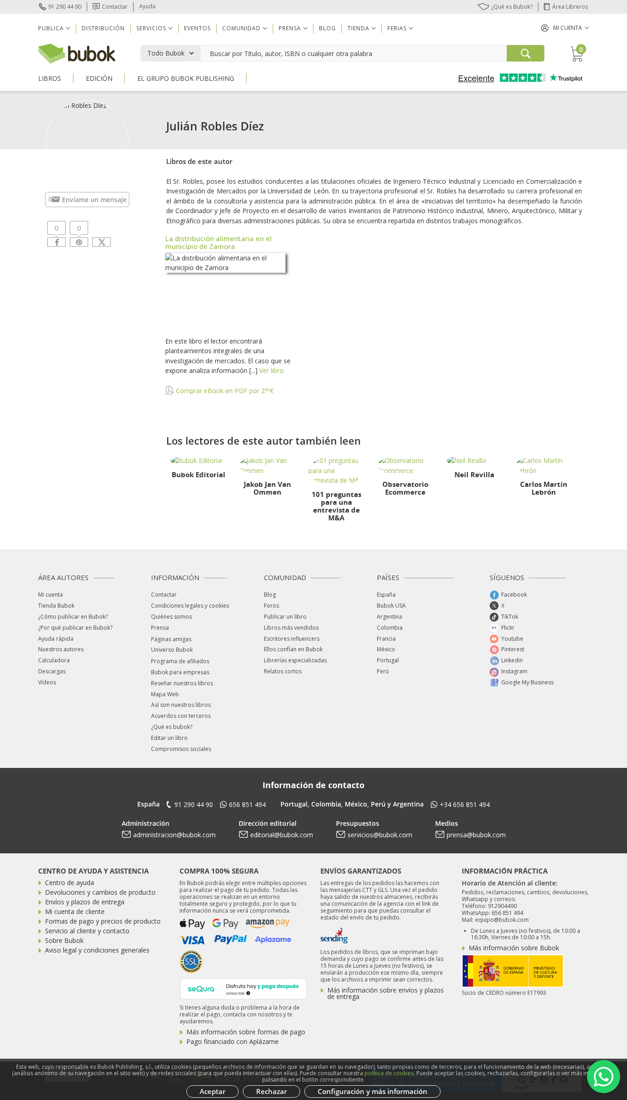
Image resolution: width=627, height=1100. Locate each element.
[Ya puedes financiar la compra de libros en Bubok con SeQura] (243, 987)
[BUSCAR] (525, 53)
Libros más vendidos (291, 628)
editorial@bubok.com (281, 834)
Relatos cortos (283, 671)
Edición (99, 78)
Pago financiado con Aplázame (232, 1041)
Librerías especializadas (295, 660)
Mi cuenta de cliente (75, 911)
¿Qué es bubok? (171, 727)
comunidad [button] (241, 28)
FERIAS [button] (397, 28)
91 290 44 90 (64, 7)
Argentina (389, 617)
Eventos (197, 28)
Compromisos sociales (181, 749)
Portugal (388, 660)
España (386, 594)
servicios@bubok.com (379, 834)
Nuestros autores (61, 649)
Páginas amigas (171, 639)
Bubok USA (391, 605)
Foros (271, 605)
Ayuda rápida (55, 639)
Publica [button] (51, 28)
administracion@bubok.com (174, 834)
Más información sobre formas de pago (245, 1031)
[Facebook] (56, 242)
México (386, 649)
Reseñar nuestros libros (182, 683)
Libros (49, 78)
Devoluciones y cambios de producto (100, 892)
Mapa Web (165, 694)
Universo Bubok (172, 650)
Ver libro (271, 370)
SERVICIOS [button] (151, 28)
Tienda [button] (358, 28)
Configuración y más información (372, 1091)
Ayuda (147, 6)
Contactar (115, 7)
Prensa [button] (290, 28)
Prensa (160, 628)
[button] (565, 28)
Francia (386, 639)
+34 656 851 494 (465, 804)
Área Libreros (570, 7)
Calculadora (54, 660)
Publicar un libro (285, 617)
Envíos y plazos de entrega (84, 901)
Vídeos (47, 682)
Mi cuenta (50, 594)
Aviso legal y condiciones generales (97, 950)
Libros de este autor (199, 161)
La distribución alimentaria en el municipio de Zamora (218, 242)
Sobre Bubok (64, 940)
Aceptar (212, 1091)
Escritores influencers (291, 639)
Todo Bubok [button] (166, 53)
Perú (383, 671)
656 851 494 (247, 804)
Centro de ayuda (69, 882)
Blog (327, 28)
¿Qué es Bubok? (511, 7)
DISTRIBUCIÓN (103, 28)
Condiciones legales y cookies (190, 605)
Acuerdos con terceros (181, 716)
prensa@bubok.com (476, 834)
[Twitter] (101, 242)
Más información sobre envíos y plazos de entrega (385, 993)
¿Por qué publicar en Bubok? (75, 628)
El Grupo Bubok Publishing (185, 78)
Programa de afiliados (180, 661)
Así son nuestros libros (181, 705)
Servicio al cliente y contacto (87, 930)
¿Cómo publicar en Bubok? (73, 617)
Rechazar (271, 1091)
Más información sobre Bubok (514, 947)
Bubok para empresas (180, 672)
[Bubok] (76, 52)
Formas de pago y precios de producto (103, 921)
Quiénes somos (171, 617)
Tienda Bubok (56, 605)
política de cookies (389, 1073)
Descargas (52, 671)
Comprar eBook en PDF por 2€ (224, 390)
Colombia (390, 628)
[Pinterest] (79, 242)
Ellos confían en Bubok (293, 649)
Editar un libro (169, 738)
